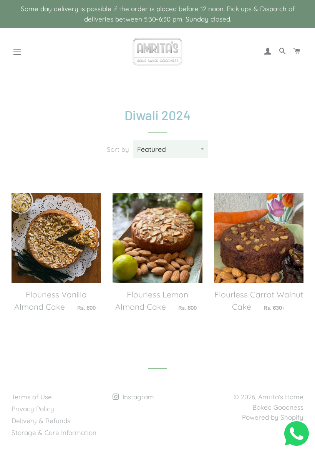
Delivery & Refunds (41, 421)
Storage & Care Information (54, 432)
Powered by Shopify (272, 417)
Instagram (137, 397)
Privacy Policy (33, 409)
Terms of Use (32, 397)
